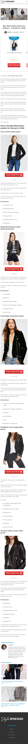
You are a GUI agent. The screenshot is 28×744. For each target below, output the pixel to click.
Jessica (2, 683)
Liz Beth (9, 32)
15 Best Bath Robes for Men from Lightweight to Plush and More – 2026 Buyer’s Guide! (13, 704)
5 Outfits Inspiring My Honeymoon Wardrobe (12, 681)
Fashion (4, 698)
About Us (12, 729)
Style (3, 676)
